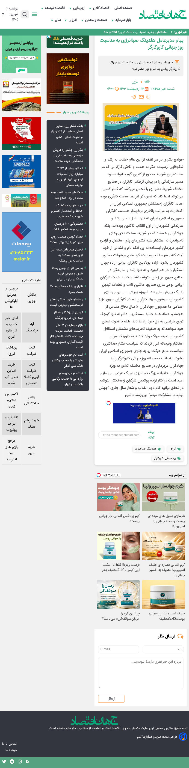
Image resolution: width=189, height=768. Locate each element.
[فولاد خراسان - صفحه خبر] (21, 171)
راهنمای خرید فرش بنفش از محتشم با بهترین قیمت (66, 302)
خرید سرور (31, 450)
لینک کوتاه (151, 435)
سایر (58, 20)
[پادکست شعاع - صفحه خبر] (21, 53)
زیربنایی (79, 8)
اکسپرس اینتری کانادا (11, 400)
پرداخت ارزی (12, 351)
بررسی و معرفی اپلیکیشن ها (11, 298)
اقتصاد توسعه (55, 8)
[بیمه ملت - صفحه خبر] (21, 242)
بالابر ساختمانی (31, 400)
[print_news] (148, 97)
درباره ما (11, 750)
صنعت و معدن (96, 20)
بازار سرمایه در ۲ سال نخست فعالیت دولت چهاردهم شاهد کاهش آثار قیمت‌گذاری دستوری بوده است (66, 336)
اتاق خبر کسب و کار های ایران (11, 327)
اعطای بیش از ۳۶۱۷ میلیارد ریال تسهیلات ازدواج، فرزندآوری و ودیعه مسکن (69, 177)
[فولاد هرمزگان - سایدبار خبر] (68, 78)
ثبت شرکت (31, 351)
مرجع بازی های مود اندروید (11, 450)
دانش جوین (31, 298)
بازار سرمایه (123, 20)
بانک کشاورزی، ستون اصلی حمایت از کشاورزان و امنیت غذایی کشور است (66, 134)
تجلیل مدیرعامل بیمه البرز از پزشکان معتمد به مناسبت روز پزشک (66, 255)
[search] (25, 14)
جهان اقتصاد (120, 728)
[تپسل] (108, 403)
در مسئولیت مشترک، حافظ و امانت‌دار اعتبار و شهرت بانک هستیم (67, 211)
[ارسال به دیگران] (141, 97)
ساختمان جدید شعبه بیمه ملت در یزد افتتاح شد (135, 32)
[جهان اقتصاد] (163, 14)
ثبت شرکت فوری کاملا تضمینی (31, 374)
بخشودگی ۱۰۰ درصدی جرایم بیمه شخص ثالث (68, 226)
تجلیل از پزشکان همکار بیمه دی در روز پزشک (68, 315)
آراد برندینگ (32, 327)
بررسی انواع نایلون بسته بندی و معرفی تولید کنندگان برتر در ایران (67, 273)
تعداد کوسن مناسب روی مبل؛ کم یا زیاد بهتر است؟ (66, 239)
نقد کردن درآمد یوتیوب (11, 423)
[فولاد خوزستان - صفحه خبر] (21, 133)
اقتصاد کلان (102, 8)
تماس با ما (10, 744)
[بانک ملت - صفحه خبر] (21, 200)
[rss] (27, 762)
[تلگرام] (134, 97)
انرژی (72, 20)
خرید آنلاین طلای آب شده (11, 374)
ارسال (111, 699)
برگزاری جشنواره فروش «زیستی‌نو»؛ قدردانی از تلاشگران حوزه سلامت (68, 155)
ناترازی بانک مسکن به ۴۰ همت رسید (66, 289)
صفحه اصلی (123, 8)
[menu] (34, 14)
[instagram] (20, 762)
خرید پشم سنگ (31, 423)
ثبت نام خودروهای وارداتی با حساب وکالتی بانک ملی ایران (67, 360)
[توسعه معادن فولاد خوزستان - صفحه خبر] (21, 94)
